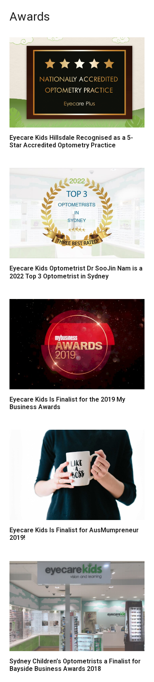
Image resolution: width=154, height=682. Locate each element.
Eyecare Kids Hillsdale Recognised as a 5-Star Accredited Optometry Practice (71, 141)
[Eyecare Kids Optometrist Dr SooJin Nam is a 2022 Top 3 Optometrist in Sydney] (77, 213)
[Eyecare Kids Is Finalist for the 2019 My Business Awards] (77, 344)
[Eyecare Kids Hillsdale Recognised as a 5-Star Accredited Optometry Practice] (77, 82)
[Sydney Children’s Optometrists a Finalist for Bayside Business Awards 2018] (77, 606)
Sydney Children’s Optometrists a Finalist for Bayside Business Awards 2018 (75, 664)
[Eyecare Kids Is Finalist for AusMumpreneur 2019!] (77, 475)
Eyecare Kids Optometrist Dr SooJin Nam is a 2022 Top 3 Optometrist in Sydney (76, 272)
